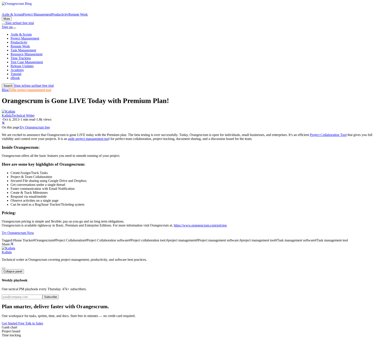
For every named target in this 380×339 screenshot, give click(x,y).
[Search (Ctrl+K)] (3, 24)
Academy (17, 70)
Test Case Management (27, 62)
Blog (5, 90)
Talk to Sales (34, 323)
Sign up (7, 27)
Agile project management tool (30, 90)
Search (8, 85)
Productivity (59, 14)
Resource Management (26, 54)
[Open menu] (14, 28)
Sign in (10, 23)
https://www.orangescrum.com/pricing (200, 225)
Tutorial (16, 74)
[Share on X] (3, 123)
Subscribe (50, 297)
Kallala (7, 252)
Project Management (37, 14)
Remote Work (78, 14)
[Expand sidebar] (3, 268)
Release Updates (22, 66)
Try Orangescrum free (34, 127)
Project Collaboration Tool (328, 135)
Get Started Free (13, 323)
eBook (15, 78)
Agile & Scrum (12, 14)
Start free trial (24, 23)
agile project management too (88, 139)
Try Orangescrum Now (18, 233)
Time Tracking (21, 58)
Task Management (23, 50)
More (7, 18)
